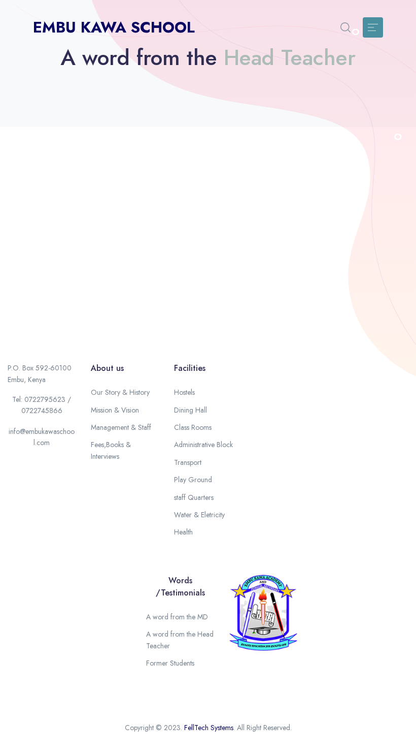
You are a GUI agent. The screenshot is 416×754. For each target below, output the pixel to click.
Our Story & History (120, 392)
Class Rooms (193, 427)
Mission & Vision (115, 410)
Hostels (184, 392)
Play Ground (193, 480)
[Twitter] (41, 466)
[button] (345, 27)
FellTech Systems (208, 727)
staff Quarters (194, 497)
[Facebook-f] (17, 466)
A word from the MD (177, 617)
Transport (187, 462)
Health (183, 532)
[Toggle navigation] (373, 27)
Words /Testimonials (180, 587)
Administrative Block (203, 444)
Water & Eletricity (199, 515)
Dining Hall (190, 410)
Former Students (170, 663)
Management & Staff (121, 427)
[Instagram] (17, 485)
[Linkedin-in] (41, 485)
